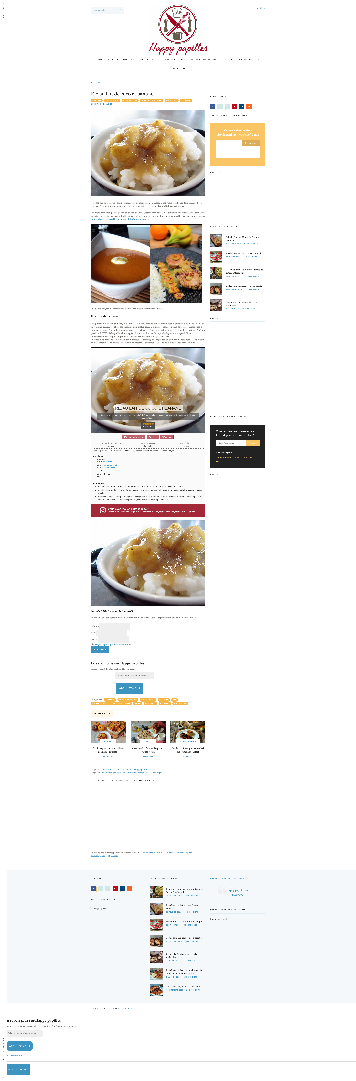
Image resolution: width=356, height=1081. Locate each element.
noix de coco (130, 100)
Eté (174, 700)
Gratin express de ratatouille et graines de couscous (108, 750)
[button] (144, 424)
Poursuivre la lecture (13, 1055)
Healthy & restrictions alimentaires (212, 60)
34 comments (252, 289)
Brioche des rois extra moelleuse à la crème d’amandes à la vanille (184, 972)
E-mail (94, 639)
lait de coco (112, 100)
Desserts (163, 700)
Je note (168, 437)
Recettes (113, 60)
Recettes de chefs (249, 60)
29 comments (190, 977)
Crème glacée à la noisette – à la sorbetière (241, 304)
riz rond (186, 100)
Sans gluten (180, 703)
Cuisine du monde (175, 60)
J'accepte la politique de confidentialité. (112, 644)
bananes (96, 100)
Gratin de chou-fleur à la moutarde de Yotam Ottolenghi (244, 271)
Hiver (138, 703)
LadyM (109, 104)
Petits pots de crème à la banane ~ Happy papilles (125, 769)
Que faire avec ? (180, 68)
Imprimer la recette (135, 437)
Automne (109, 700)
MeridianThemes (126, 1008)
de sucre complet (109, 465)
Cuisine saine (148, 700)
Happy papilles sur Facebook (227, 879)
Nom (93, 632)
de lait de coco (108, 468)
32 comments (248, 309)
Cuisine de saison (150, 60)
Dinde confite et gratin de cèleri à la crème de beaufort (188, 750)
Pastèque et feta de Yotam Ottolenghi (244, 253)
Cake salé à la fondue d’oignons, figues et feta (148, 750)
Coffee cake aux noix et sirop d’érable (244, 286)
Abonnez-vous (129, 688)
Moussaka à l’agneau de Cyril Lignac (183, 986)
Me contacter (3, 1045)
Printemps (150, 703)
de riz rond (107, 462)
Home (100, 60)
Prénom (95, 626)
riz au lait (171, 100)
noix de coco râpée (151, 100)
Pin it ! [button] (154, 437)
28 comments (193, 990)
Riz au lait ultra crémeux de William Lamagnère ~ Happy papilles (133, 772)
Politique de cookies (3, 1067)
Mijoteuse (129, 60)
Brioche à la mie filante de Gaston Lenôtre (242, 239)
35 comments (251, 244)
